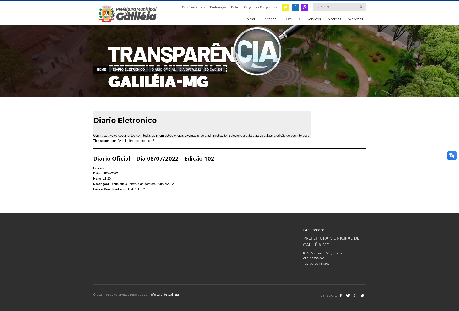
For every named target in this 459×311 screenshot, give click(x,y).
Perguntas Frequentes (260, 7)
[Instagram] (304, 7)
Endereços (218, 7)
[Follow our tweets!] (347, 295)
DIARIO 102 (136, 189)
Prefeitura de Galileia (163, 294)
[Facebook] (295, 7)
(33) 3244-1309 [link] (319, 263)
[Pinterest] (355, 295)
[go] (361, 7)
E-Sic (235, 7)
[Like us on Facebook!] (340, 295)
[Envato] (362, 295)
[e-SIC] (285, 7)
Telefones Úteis (193, 7)
